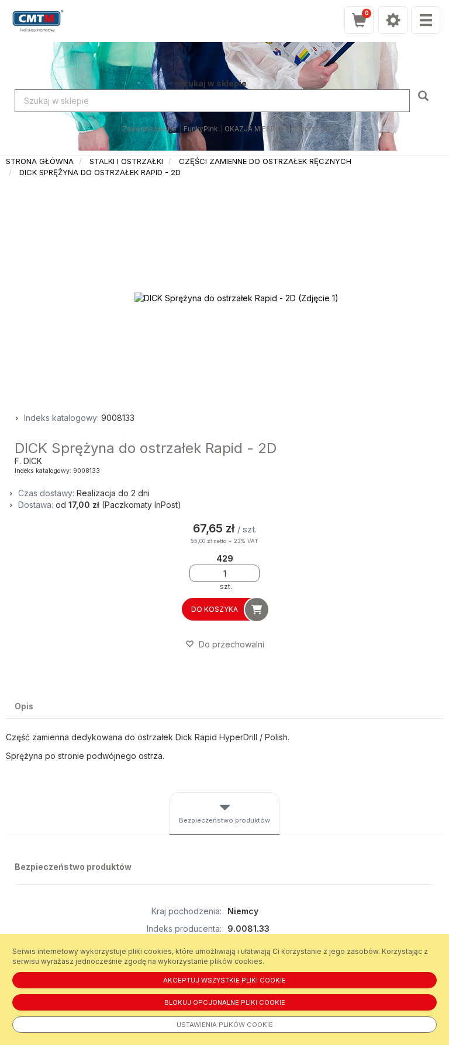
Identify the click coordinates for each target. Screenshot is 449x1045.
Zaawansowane (149, 129)
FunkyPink (200, 129)
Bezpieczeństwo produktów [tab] (224, 820)
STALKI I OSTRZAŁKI (126, 161)
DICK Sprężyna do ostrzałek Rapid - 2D (100, 172)
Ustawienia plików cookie (225, 1024)
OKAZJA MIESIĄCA (255, 129)
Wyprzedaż (313, 129)
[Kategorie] (425, 20)
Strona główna (40, 161)
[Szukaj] (424, 94)
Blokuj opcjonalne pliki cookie (224, 1002)
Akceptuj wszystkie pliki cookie (224, 980)
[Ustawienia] (392, 20)
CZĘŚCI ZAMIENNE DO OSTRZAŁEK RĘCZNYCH (265, 161)
